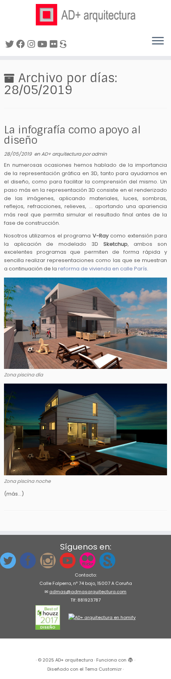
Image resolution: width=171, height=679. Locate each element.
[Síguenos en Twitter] (10, 44)
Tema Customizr (103, 669)
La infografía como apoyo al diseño (72, 135)
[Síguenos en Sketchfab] (64, 44)
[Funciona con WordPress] (130, 658)
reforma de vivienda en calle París (102, 268)
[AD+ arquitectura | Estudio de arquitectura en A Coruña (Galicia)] (85, 14)
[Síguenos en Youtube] (43, 44)
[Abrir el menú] (158, 42)
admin (99, 153)
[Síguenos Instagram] (32, 44)
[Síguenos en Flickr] (55, 44)
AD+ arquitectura (61, 153)
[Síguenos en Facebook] (21, 44)
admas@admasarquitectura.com (87, 591)
